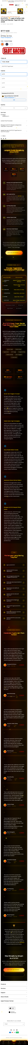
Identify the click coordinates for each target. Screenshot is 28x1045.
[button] (1, 5)
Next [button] (26, 1)
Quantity (3, 104)
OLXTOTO (11, 1037)
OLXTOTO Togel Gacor (7, 66)
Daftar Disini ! (17, 1)
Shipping (7, 32)
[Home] (11, 4)
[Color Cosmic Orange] (2, 44)
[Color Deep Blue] (6, 44)
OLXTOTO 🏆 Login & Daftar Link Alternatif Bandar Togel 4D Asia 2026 (14, 1)
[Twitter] (4, 139)
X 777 (3, 74)
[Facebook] (2, 139)
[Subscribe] (23, 1024)
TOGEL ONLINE (5, 61)
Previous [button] (1, 1)
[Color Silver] (11, 44)
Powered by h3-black (18, 1037)
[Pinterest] (6, 139)
